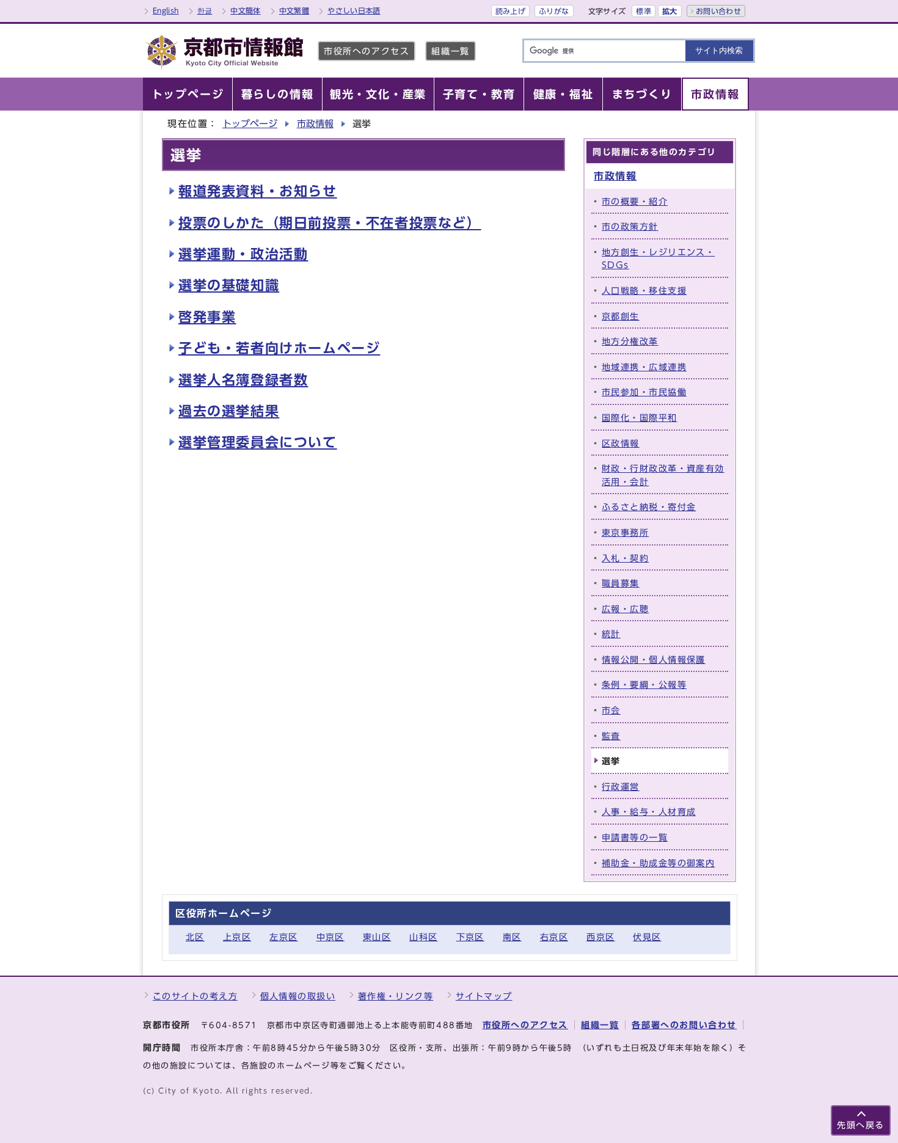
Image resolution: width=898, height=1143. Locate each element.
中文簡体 (245, 10)
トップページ (249, 123)
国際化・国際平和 (639, 417)
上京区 (237, 936)
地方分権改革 (630, 341)
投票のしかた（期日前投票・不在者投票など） (329, 223)
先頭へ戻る (861, 1125)
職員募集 (621, 583)
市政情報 (315, 123)
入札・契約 (625, 558)
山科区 (423, 936)
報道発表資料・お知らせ (257, 191)
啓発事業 (207, 317)
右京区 (554, 936)
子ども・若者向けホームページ (279, 348)
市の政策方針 (630, 226)
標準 (643, 11)
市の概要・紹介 (635, 201)
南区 (512, 936)
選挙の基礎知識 (228, 285)
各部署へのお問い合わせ (684, 1024)
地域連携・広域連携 (644, 366)
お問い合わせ (718, 11)
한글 (205, 10)
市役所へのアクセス (366, 51)
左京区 (283, 936)
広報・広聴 (625, 608)
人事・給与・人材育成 (649, 811)
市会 (611, 710)
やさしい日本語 (354, 10)
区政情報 (621, 443)
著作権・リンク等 (396, 996)
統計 (611, 633)
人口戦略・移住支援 (644, 290)
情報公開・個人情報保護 (654, 659)
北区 (195, 936)
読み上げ (510, 11)
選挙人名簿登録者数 (243, 380)
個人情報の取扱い (298, 996)
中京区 (330, 936)
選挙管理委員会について (257, 442)
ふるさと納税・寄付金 (649, 506)
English (166, 10)
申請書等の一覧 (635, 837)
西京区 (600, 936)
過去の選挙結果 (228, 411)
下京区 (470, 936)
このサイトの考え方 (195, 996)
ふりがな (554, 11)
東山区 (377, 936)
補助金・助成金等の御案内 (658, 862)
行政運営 (621, 786)
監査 (611, 735)
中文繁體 (294, 10)
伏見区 (647, 936)
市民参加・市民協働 (644, 391)
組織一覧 (450, 51)
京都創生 (621, 316)
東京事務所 (625, 532)
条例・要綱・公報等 (644, 684)
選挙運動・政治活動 (243, 254)
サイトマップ (484, 996)
